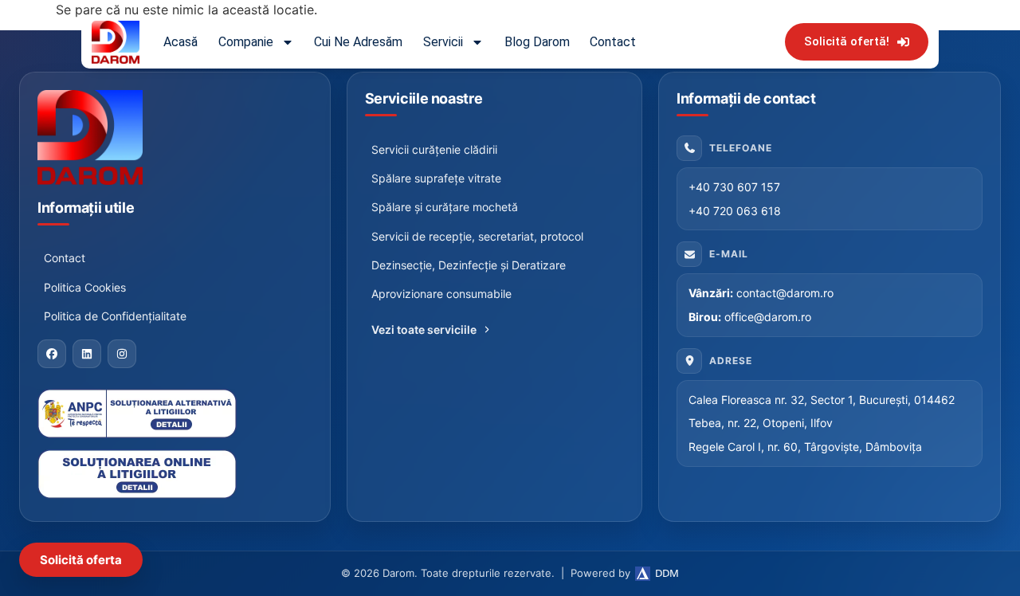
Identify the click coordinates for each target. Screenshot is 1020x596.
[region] (207, 442)
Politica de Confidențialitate (115, 316)
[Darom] (174, 137)
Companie (245, 41)
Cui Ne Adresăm (358, 41)
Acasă (180, 41)
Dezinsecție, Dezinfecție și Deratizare (468, 265)
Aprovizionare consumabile (441, 293)
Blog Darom (537, 41)
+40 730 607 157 (734, 187)
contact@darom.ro (785, 293)
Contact (613, 41)
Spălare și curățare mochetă (444, 207)
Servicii (443, 41)
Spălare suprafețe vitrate (436, 178)
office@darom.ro (767, 316)
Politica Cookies (85, 287)
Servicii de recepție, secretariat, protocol (477, 236)
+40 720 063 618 (734, 211)
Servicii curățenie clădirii (434, 149)
